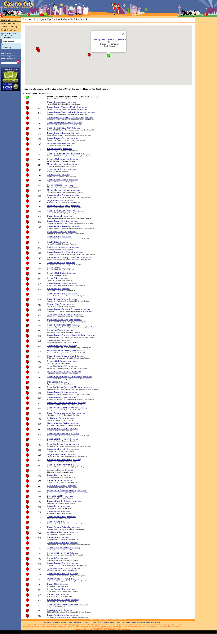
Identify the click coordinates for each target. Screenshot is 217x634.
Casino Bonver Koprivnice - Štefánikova (65, 117)
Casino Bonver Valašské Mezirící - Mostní (66, 112)
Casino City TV (96, 622)
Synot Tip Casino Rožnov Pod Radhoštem (9, 36)
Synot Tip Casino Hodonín (59, 444)
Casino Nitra (53, 584)
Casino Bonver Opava (57, 345)
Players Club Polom (56, 304)
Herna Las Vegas (55, 330)
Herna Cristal (53, 594)
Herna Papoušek (55, 480)
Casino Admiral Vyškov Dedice (61, 413)
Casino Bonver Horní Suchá (60, 252)
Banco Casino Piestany (58, 439)
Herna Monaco (54, 288)
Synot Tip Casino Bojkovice (59, 314)
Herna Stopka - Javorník (58, 599)
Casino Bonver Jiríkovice (58, 465)
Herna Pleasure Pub (56, 589)
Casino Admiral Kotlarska (58, 527)
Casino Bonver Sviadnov (58, 133)
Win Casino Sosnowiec (57, 532)
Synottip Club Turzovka (58, 159)
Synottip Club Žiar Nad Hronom (61, 490)
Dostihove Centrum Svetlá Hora (62, 402)
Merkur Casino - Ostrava (58, 190)
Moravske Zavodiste (56, 143)
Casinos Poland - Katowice (59, 501)
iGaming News (155, 622)
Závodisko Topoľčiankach (59, 547)
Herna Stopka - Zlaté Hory (59, 459)
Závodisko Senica (55, 470)
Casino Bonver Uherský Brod (60, 356)
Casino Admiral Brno (56, 516)
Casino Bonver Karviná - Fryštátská (63, 309)
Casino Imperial (54, 216)
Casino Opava (53, 340)
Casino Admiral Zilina (57, 293)
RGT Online (116, 622)
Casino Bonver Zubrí (56, 102)
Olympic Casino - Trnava (58, 579)
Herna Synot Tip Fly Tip (58, 553)
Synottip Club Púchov (57, 169)
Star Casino (52, 382)
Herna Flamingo (54, 148)
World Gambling (8, 23)
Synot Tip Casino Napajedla (60, 319)
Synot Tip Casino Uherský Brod (61, 351)
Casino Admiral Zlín (56, 262)
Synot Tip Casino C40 (57, 366)
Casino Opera (53, 511)
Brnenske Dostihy (55, 496)
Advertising (121, 620)
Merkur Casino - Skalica (58, 423)
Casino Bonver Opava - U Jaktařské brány (67, 335)
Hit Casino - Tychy (55, 418)
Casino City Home (9, 20)
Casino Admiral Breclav (58, 573)
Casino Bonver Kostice (57, 563)
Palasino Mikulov (55, 610)
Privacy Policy (87, 629)
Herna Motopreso (55, 185)
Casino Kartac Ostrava (57, 179)
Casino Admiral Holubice (58, 449)
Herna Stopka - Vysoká (57, 428)
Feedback (112, 620)
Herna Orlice (53, 278)
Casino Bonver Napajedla (59, 325)
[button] (108, 55)
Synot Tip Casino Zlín (57, 231)
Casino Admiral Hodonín (58, 433)
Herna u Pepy (53, 537)
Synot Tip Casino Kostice (58, 568)
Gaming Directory (142, 622)
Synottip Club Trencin (57, 361)
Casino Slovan (54, 174)
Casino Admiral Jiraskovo (59, 226)
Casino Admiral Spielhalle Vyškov (62, 408)
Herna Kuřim (53, 558)
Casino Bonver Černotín (58, 138)
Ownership (6, 48)
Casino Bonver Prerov (57, 283)
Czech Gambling (8, 30)
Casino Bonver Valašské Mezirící (62, 107)
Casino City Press (128, 622)
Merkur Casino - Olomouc (59, 371)
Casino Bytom (53, 506)
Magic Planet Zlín (55, 200)
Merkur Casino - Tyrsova (58, 205)
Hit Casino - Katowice (57, 485)
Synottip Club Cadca (56, 273)
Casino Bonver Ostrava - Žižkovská (63, 154)
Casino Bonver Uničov (57, 392)
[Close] (122, 34)
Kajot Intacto (53, 242)
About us (93, 620)
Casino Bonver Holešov (58, 221)
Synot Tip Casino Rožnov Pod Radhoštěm (109, 40)
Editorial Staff (103, 620)
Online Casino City (68, 622)
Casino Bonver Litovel (57, 397)
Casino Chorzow (54, 475)
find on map (95, 97)
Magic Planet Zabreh (57, 454)
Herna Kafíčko (53, 268)
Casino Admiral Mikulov (58, 615)
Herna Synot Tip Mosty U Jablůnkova (64, 257)
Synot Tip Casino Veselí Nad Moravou (64, 387)
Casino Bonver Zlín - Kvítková (61, 211)
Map (4, 44)
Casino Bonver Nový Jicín (59, 128)
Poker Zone (107, 622)
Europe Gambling (9, 27)
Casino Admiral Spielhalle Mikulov (62, 604)
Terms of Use (78, 629)
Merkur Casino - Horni (57, 164)
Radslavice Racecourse (58, 247)
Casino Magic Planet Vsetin (60, 122)
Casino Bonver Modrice (58, 542)
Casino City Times (82, 622)
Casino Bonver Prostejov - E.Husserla (64, 376)
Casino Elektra (54, 236)
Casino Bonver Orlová (57, 299)
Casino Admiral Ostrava (58, 195)
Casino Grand (53, 522)
